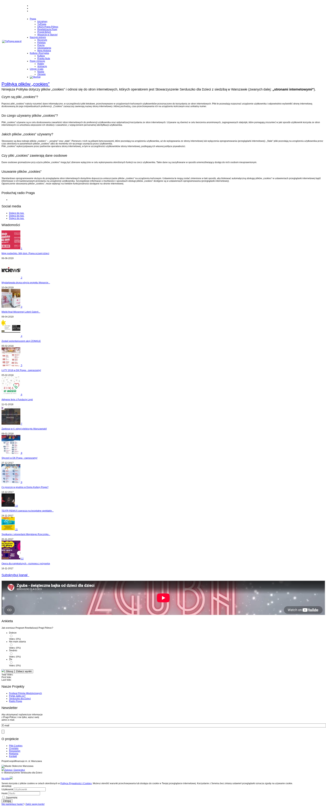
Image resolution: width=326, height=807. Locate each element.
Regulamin (14, 751)
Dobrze (13, 632)
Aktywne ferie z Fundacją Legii (17, 399)
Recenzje (42, 40)
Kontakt (13, 756)
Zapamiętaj (11, 797)
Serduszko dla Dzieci (20, 698)
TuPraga (41, 24)
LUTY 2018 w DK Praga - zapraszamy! (21, 370)
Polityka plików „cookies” (26, 84)
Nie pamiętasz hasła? (13, 804)
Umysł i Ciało (36, 69)
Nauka (40, 71)
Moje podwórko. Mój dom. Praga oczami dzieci (25, 253)
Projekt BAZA (44, 32)
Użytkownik (7, 789)
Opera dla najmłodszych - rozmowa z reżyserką (26, 563)
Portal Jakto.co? (17, 696)
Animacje (42, 66)
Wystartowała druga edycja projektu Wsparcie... (26, 282)
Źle (10, 659)
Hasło (5, 793)
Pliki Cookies (15, 745)
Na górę (6, 778)
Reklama (13, 753)
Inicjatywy (42, 21)
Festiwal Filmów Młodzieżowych (25, 693)
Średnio (13, 650)
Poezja (41, 45)
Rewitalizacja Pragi (47, 29)
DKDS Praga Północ (47, 26)
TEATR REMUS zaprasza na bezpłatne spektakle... (28, 510)
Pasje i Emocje (37, 61)
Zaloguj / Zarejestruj (15, 770)
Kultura (41, 55)
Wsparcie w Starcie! (47, 34)
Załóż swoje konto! (35, 804)
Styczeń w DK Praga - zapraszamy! (19, 458)
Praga (33, 19)
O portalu (13, 748)
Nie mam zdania (17, 641)
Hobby (40, 63)
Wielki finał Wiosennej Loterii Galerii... (21, 312)
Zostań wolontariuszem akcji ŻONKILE (21, 341)
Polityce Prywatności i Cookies (76, 783)
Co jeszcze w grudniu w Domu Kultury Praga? (25, 487)
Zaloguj (7, 800)
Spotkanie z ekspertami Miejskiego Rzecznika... (26, 534)
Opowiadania (44, 48)
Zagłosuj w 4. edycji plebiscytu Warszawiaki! (24, 428)
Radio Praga (15, 701)
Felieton (41, 42)
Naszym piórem (38, 37)
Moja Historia (44, 50)
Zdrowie (41, 74)
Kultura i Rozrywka (39, 53)
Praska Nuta (43, 58)
